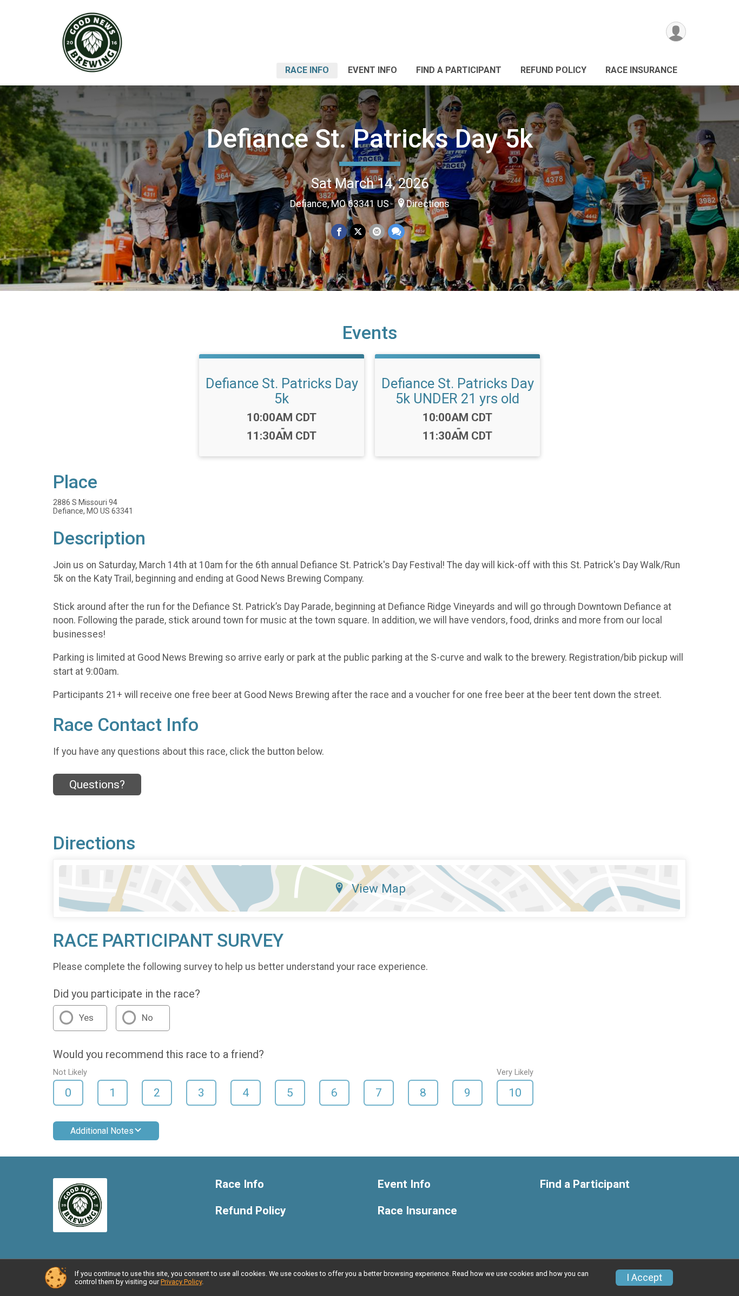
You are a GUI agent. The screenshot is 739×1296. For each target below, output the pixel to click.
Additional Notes (102, 1131)
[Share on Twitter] (358, 232)
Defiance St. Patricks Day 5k (370, 138)
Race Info (307, 70)
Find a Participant (459, 70)
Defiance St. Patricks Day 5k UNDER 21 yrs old (457, 391)
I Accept (644, 1277)
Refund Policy (553, 70)
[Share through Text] (396, 232)
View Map (379, 888)
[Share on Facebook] (339, 232)
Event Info (372, 70)
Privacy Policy (181, 1282)
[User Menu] (676, 32)
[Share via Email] (377, 232)
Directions (428, 203)
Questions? (97, 784)
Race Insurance (641, 70)
